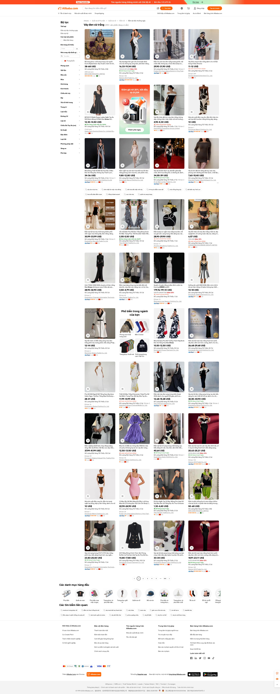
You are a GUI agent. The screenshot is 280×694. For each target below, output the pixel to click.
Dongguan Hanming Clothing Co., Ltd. (201, 350)
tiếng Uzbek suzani (114, 194)
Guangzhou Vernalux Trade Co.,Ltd (96, 241)
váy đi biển (148, 615)
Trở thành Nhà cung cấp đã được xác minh (202, 644)
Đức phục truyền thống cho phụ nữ (73, 615)
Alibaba (86, 21)
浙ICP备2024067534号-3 (195, 691)
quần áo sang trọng (146, 194)
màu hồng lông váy (175, 189)
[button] (158, 8)
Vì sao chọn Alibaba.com (70, 630)
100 (165, 578)
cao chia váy (130, 194)
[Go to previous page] (134, 579)
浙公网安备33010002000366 (175, 691)
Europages (171, 684)
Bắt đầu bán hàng (196, 634)
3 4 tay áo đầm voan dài (156, 189)
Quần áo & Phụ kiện (98, 21)
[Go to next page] (169, 579)
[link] (277, 673)
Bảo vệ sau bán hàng (101, 643)
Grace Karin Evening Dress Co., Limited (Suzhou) (100, 131)
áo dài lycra (175, 610)
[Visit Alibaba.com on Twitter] (200, 658)
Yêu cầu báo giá (131, 637)
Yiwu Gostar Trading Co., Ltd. (128, 297)
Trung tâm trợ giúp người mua (168, 630)
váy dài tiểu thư (116, 615)
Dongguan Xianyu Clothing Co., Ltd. (131, 180)
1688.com (117, 684)
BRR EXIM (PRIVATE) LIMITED (95, 74)
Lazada (140, 684)
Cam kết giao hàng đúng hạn (104, 639)
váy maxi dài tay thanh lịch (114, 610)
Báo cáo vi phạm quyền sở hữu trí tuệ (170, 647)
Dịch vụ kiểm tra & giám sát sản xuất (106, 647)
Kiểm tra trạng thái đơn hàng (199, 639)
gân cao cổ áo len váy (158, 610)
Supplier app (142, 674)
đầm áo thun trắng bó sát (91, 610)
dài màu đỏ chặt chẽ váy (134, 189)
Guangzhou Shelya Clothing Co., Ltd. (97, 406)
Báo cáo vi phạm (163, 651)
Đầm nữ (122, 21)
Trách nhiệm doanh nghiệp (71, 639)
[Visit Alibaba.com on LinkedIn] (195, 658)
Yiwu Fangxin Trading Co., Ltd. (129, 243)
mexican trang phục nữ (70, 610)
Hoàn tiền (161, 643)
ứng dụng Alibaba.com (177, 674)
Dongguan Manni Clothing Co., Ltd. (200, 129)
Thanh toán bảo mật (101, 630)
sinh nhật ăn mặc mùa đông (112, 189)
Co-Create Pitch (68, 634)
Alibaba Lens (71, 674)
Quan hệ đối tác (195, 649)
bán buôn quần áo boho (98, 615)
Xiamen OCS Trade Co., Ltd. (128, 78)
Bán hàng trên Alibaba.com (199, 630)
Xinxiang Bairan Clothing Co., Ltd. (130, 460)
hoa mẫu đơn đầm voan (94, 194)
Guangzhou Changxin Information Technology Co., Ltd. (100, 297)
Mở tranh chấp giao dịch (166, 639)
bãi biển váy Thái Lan (194, 189)
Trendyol (163, 684)
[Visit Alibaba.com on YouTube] (209, 658)
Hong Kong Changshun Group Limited (167, 128)
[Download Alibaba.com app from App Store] (194, 674)
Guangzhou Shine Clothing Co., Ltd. (200, 405)
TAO (157, 684)
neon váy (143, 610)
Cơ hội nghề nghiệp (69, 643)
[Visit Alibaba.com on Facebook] (191, 658)
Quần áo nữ (112, 21)
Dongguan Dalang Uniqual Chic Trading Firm (100, 458)
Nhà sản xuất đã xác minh (134, 633)
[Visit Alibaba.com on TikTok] (213, 658)
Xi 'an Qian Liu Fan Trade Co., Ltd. (165, 182)
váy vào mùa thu (92, 189)
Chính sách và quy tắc (101, 651)
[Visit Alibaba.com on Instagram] (204, 658)
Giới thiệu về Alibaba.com (71, 626)
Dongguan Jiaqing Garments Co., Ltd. (201, 294)
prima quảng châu (132, 615)
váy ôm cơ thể (162, 615)
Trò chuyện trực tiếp (165, 634)
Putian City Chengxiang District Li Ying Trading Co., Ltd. (169, 71)
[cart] (189, 9)
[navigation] (70, 299)
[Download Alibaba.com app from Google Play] (210, 674)
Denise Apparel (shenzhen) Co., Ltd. (200, 76)
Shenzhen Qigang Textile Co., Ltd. (96, 353)
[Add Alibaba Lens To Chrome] (94, 674)
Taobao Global (149, 684)
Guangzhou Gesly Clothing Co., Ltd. (166, 457)
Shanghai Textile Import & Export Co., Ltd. (202, 180)
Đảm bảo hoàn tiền (100, 634)
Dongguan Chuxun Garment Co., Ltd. (166, 350)
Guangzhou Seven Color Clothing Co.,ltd (98, 180)
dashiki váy (188, 610)
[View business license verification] (160, 691)
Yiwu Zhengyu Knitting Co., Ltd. (164, 403)
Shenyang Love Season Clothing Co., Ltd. (168, 301)
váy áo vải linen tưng (179, 615)
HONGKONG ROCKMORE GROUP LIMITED (202, 245)
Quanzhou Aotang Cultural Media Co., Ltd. (133, 405)
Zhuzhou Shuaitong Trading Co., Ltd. (166, 246)
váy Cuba (131, 610)
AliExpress (108, 684)
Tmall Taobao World (129, 684)
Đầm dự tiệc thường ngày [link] (136, 21)
